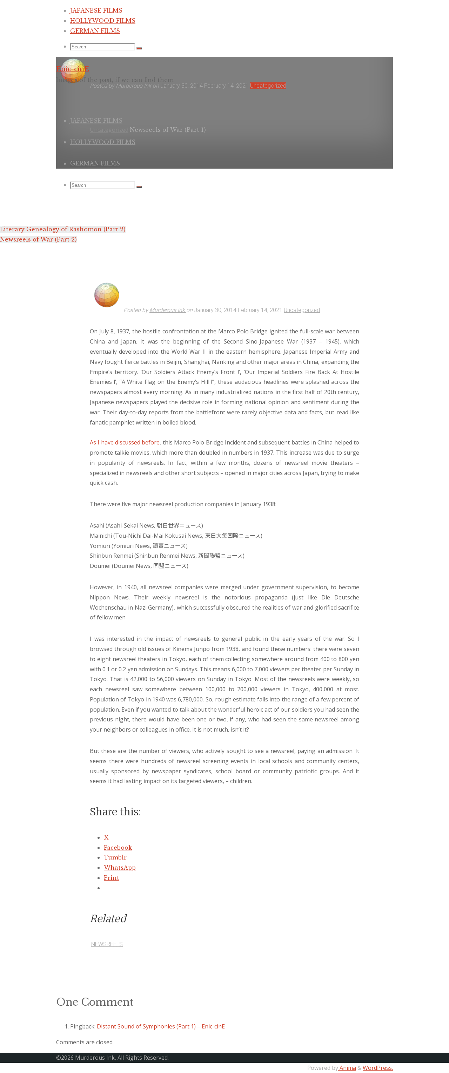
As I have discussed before (125, 442)
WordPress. (378, 1068)
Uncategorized (302, 310)
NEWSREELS (107, 944)
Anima (347, 1068)
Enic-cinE (72, 68)
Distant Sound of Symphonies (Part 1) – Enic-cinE (161, 1026)
